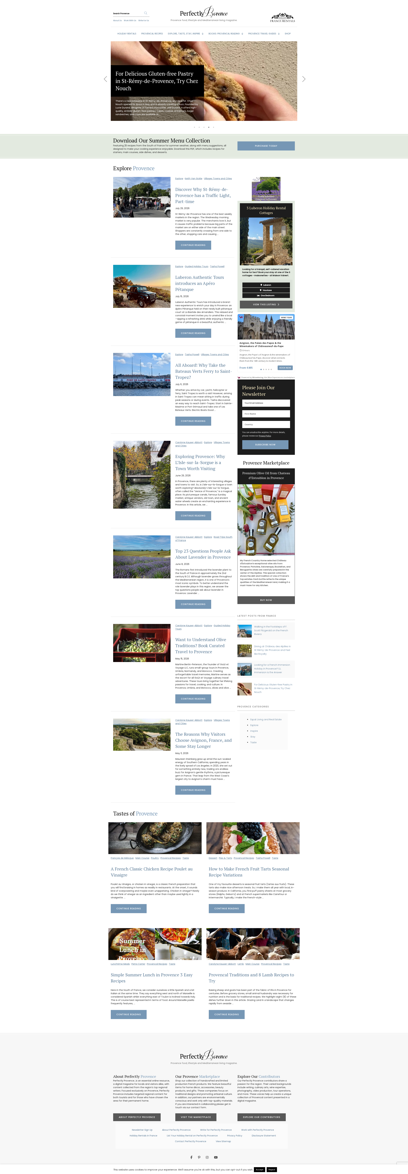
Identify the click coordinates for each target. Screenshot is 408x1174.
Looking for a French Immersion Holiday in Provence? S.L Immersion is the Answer (272, 668)
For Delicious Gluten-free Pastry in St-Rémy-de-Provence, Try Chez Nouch (273, 688)
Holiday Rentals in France (143, 1135)
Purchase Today (266, 145)
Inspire (254, 731)
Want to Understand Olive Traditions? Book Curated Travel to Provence (200, 646)
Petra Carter (138, 964)
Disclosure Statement (264, 1135)
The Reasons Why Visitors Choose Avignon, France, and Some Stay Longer (203, 740)
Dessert (213, 858)
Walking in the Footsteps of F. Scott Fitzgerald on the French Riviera (271, 630)
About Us (117, 20)
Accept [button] (259, 1169)
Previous (105, 77)
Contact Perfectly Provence (190, 1141)
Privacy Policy (265, 435)
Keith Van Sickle (193, 178)
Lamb (241, 964)
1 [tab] (194, 127)
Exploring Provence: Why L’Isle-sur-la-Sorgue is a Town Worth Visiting (200, 462)
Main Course (142, 858)
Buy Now (266, 601)
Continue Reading (193, 245)
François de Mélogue (122, 858)
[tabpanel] (204, 81)
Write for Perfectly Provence (216, 1129)
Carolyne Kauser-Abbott (188, 442)
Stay (252, 736)
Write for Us (143, 20)
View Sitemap (223, 1141)
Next (302, 77)
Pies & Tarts (225, 858)
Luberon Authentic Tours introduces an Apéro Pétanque (199, 283)
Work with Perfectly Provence (257, 1129)
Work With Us (130, 20)
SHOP (288, 33)
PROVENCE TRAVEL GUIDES (262, 33)
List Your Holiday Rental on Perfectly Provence (192, 1135)
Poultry (155, 858)
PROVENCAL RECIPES (152, 33)
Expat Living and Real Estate (266, 719)
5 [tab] (213, 127)
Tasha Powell (217, 266)
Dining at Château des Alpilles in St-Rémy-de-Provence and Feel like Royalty (272, 650)
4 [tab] (208, 127)
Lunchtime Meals (120, 964)
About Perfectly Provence (137, 1117)
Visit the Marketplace (196, 1117)
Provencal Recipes (170, 858)
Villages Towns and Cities (218, 178)
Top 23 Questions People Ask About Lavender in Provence (203, 554)
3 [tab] (204, 127)
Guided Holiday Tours (196, 266)
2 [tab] (199, 127)
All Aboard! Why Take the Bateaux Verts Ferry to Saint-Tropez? (203, 371)
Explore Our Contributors (261, 1117)
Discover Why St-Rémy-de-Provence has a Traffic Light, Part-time (203, 195)
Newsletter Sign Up (142, 1129)
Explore (179, 178)
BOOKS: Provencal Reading (224, 33)
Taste (253, 742)
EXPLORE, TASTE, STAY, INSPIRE (184, 33)
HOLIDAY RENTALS (126, 33)
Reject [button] (272, 1169)
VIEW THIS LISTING (265, 299)
